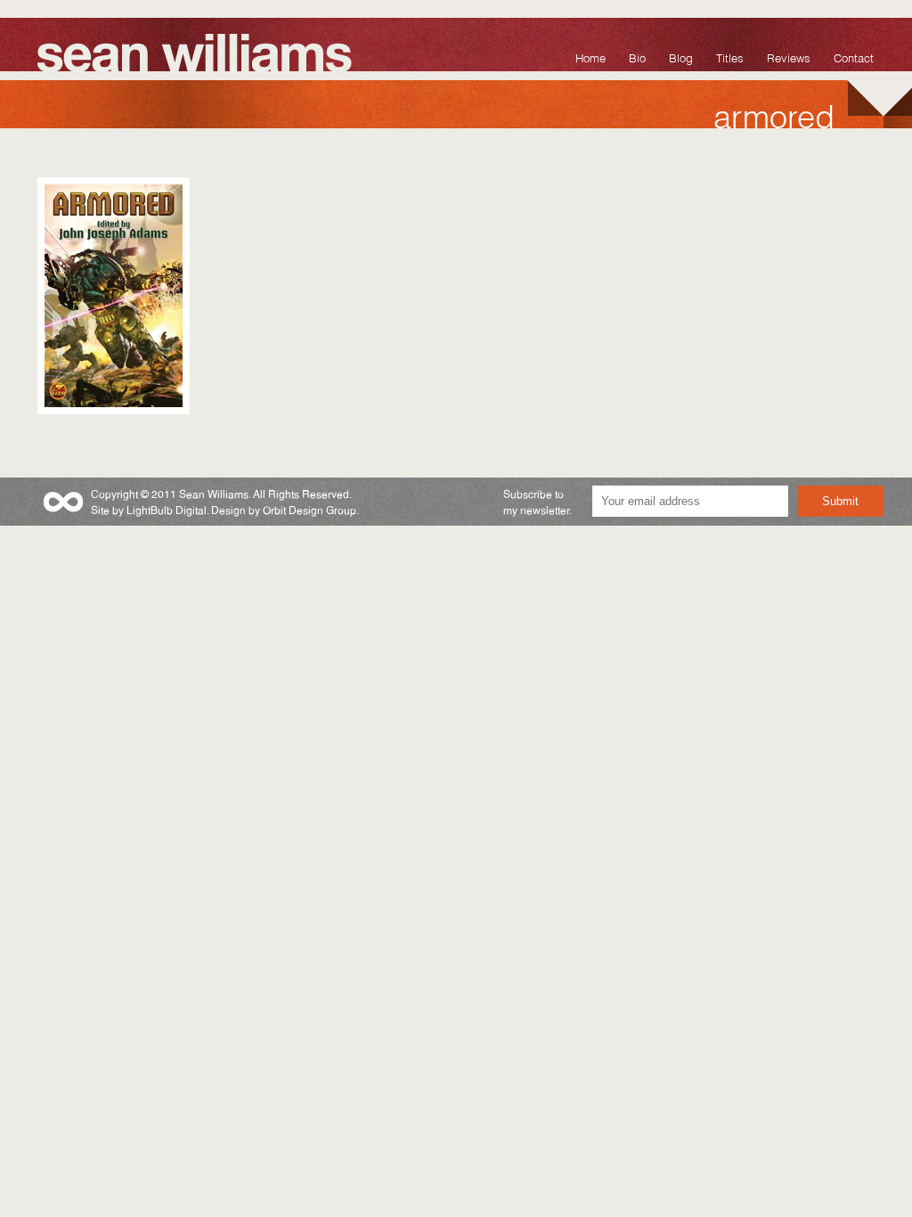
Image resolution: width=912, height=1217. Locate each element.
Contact (854, 56)
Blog (681, 56)
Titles (730, 56)
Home (590, 56)
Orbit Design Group (309, 509)
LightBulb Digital (166, 509)
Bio (637, 56)
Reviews (788, 56)
